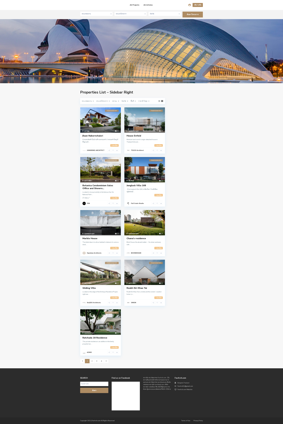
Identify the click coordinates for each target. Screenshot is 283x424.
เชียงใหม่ (131, 181)
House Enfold (134, 135)
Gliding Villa (89, 288)
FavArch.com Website (185, 390)
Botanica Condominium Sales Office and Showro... (97, 187)
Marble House (89, 238)
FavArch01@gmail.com (185, 386)
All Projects (134, 5)
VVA (88, 203)
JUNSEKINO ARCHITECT (95, 150)
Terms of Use (185, 421)
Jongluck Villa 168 (136, 185)
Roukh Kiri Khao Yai (137, 288)
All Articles (148, 5)
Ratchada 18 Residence (94, 337)
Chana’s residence (136, 238)
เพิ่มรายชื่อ (197, 5)
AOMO (89, 352)
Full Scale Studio (137, 203)
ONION (133, 303)
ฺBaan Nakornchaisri (92, 135)
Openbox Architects (94, 253)
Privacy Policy (198, 421)
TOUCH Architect (137, 150)
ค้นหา (94, 390)
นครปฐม (87, 131)
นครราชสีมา (88, 181)
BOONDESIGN (136, 253)
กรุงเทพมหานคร (133, 131)
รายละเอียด (114, 145)
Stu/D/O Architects (94, 303)
